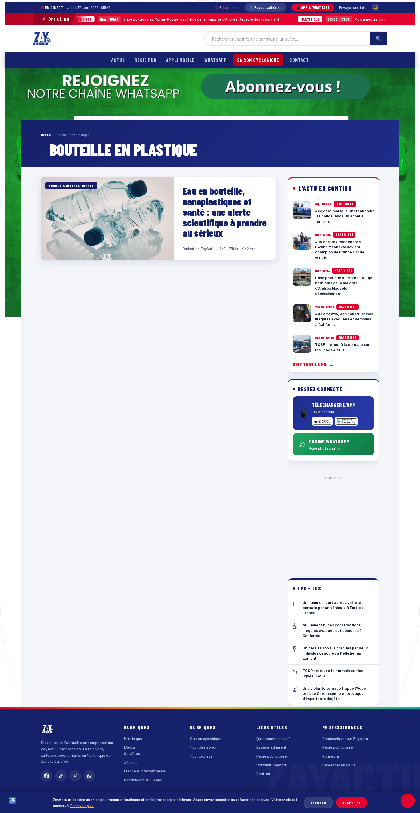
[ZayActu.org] (42, 38)
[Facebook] (46, 776)
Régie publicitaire (271, 755)
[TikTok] (61, 776)
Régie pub (145, 60)
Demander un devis (338, 764)
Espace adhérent (271, 747)
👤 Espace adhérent (265, 7)
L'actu (129, 747)
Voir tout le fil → (313, 364)
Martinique (133, 738)
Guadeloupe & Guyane (143, 779)
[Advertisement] (333, 523)
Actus (118, 60)
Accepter (351, 802)
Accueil (47, 134)
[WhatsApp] (89, 776)
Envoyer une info (353, 7)
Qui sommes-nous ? (273, 738)
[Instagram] (75, 776)
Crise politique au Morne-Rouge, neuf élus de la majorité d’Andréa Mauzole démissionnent (144, 19)
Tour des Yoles (203, 747)
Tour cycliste (201, 755)
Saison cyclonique (258, 60)
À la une (131, 762)
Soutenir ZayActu (271, 764)
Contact (299, 60)
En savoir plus (82, 805)
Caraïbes (132, 753)
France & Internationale (144, 770)
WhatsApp (215, 60)
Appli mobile (180, 60)
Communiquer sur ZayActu (345, 738)
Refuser (318, 802)
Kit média (330, 755)
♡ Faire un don (227, 7)
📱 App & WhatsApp (312, 7)
